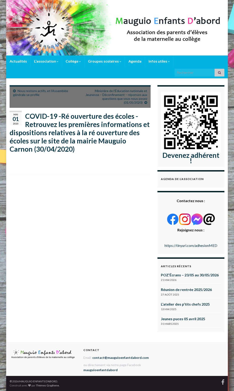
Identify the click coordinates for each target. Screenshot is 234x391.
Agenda (134, 61)
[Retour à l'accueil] (117, 27)
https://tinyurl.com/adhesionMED (191, 245)
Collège (72, 61)
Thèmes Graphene (47, 385)
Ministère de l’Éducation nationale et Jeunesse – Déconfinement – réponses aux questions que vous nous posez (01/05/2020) (116, 96)
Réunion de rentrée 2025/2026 (186, 289)
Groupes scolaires (104, 61)
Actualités (18, 61)
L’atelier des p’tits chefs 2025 (185, 304)
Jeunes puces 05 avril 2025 (183, 319)
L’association (45, 61)
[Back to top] (223, 380)
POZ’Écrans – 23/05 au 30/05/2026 (190, 275)
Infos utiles (158, 61)
